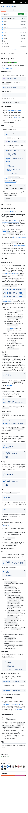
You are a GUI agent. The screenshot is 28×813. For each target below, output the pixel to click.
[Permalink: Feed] (1, 490)
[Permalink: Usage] (1, 258)
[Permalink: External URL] (1, 411)
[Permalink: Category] (1, 434)
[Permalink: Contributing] (1, 698)
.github (5, 21)
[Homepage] (14, 2)
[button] (24, 78)
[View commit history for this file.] (25, 18)
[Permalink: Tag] (1, 462)
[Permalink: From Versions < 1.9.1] (1, 208)
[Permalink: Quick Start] (1, 107)
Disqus (4, 525)
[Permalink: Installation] (1, 72)
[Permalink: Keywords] (1, 552)
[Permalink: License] (1, 742)
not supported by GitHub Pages (10, 222)
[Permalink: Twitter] (1, 579)
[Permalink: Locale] (1, 352)
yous (4, 6)
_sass (5, 35)
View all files (14, 49)
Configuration (16, 117)
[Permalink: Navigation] (1, 652)
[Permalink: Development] (1, 714)
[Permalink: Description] (1, 389)
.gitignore (6, 41)
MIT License (14, 747)
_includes (6, 27)
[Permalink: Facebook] (1, 632)
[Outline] (26, 53)
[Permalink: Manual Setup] (1, 126)
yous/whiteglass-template (14, 110)
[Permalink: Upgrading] (1, 204)
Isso (8, 525)
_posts (5, 32)
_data (5, 24)
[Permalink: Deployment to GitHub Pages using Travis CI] (1, 216)
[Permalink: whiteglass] (1, 59)
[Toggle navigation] (2, 2)
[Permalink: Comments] (1, 519)
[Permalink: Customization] (1, 262)
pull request (9, 385)
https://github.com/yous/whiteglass (11, 704)
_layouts (6, 29)
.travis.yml (6, 46)
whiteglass (9, 6)
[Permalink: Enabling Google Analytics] (1, 674)
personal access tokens (20, 245)
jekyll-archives (14, 220)
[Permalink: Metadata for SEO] (1, 549)
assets (5, 38)
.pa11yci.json (7, 43)
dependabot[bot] (8, 18)
